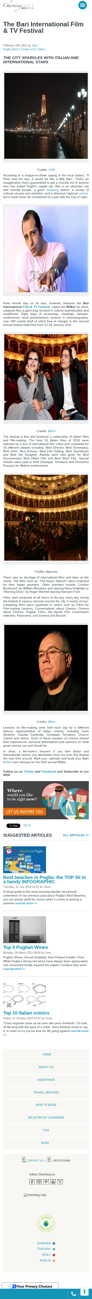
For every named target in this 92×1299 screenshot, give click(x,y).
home (47, 1055)
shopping (53, 189)
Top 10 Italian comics (26, 1013)
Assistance (46, 1080)
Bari (16, 49)
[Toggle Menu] (82, 5)
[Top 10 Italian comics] (25, 996)
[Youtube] (53, 1182)
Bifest (51, 430)
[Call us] (72, 1294)
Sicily (46, 1255)
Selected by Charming (46, 1118)
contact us (35, 1161)
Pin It (27, 826)
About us (46, 1067)
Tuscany (44, 1249)
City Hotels (38, 49)
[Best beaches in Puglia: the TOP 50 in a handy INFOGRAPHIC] (25, 861)
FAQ (46, 1131)
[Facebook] (32, 1182)
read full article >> (26, 903)
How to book (46, 1105)
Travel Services (46, 1093)
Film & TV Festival (36, 306)
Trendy (25, 49)
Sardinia (44, 1244)
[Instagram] (39, 1182)
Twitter (29, 771)
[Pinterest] (46, 1182)
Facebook (49, 771)
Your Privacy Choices (34, 1286)
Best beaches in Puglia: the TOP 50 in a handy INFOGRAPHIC (44, 879)
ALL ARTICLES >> (76, 835)
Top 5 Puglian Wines (25, 947)
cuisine (83, 193)
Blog (45, 1143)
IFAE (52, 169)
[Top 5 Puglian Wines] (25, 931)
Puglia (7, 49)
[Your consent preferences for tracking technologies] (84, 1291)
